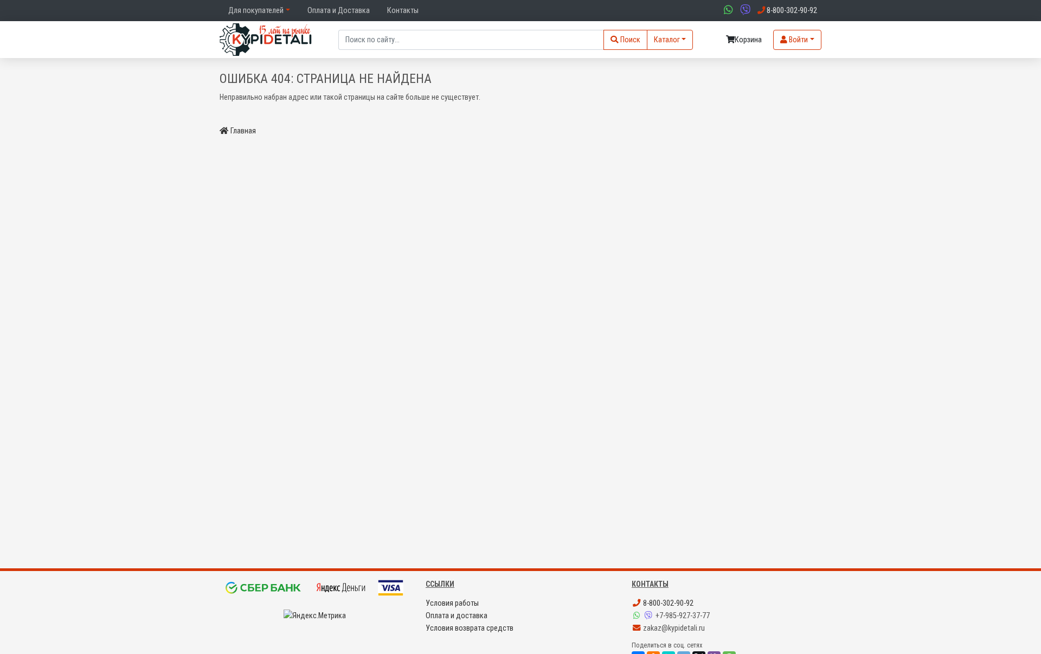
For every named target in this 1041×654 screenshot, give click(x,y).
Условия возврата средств (469, 628)
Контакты (403, 10)
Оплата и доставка (456, 615)
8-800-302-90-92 (667, 603)
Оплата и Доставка (338, 10)
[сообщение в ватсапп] (727, 10)
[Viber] (650, 616)
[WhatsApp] (638, 616)
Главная (243, 131)
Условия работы (452, 603)
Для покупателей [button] (256, 10)
